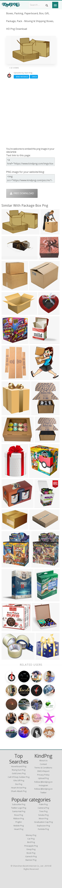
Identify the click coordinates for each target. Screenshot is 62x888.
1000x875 (7, 599)
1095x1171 (42, 657)
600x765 (7, 565)
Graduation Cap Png (43, 822)
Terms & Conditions (43, 767)
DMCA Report (43, 771)
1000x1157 (38, 413)
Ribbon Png (18, 818)
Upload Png (43, 778)
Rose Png (18, 815)
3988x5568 (8, 475)
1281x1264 (38, 629)
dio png (18, 784)
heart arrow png (18, 787)
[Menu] (55, 5)
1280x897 (45, 257)
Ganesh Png (31, 856)
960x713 (7, 527)
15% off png (18, 780)
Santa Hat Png (18, 811)
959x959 (7, 505)
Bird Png (31, 842)
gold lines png (18, 773)
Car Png (30, 838)
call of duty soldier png (18, 777)
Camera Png (43, 807)
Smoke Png (43, 815)
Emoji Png (31, 849)
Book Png (31, 853)
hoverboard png (18, 766)
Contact (43, 764)
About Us (43, 760)
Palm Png (43, 804)
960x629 (7, 232)
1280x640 (7, 257)
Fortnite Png (43, 829)
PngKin (18, 822)
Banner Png (31, 860)
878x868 (40, 440)
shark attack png (18, 791)
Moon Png (43, 818)
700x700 (7, 657)
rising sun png (18, 769)
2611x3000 (8, 413)
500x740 (7, 377)
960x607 (7, 312)
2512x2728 (8, 288)
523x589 (35, 377)
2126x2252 (8, 629)
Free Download (23, 193)
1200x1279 (36, 475)
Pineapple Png (31, 845)
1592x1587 (8, 341)
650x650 (7, 440)
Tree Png (43, 811)
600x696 (40, 599)
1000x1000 (44, 312)
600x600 (40, 505)
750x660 (35, 341)
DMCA (34, 76)
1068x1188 (36, 527)
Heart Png (18, 829)
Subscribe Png (18, 804)
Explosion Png (43, 825)
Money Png (31, 835)
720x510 (46, 232)
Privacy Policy (43, 774)
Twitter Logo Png (18, 807)
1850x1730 (36, 288)
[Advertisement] (31, 113)
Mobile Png (19, 825)
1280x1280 (38, 565)
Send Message (21, 76)
